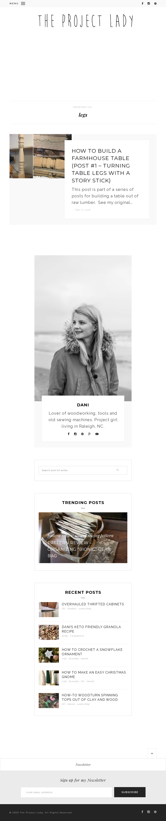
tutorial (84, 658)
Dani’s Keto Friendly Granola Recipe (91, 629)
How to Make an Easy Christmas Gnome (94, 675)
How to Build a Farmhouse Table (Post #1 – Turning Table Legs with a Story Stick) (101, 166)
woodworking (74, 535)
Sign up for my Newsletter (83, 780)
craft (64, 658)
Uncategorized (77, 635)
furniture (72, 608)
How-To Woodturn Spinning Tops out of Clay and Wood (90, 697)
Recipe (65, 635)
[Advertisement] (83, 70)
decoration (74, 658)
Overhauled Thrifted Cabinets (93, 604)
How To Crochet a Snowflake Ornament (92, 652)
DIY (57, 535)
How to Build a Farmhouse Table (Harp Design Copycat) (88, 549)
